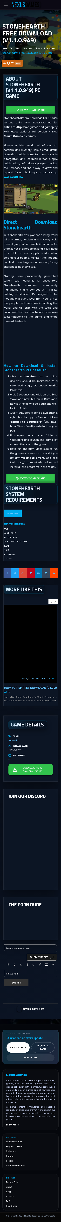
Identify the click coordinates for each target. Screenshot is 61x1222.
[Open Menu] (5, 4)
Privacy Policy (13, 1182)
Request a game (43, 1048)
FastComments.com (32, 1008)
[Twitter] (15, 573)
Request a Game (14, 1146)
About (9, 1187)
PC (9, 692)
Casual (31, 679)
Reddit (9, 1160)
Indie (37, 679)
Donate (9, 1156)
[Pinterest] (31, 573)
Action (24, 679)
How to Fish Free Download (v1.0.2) (30, 687)
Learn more (12, 1125)
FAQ (8, 1201)
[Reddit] (54, 573)
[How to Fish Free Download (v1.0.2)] (30, 644)
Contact (10, 1196)
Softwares (11, 1151)
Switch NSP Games (15, 1165)
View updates (18, 1047)
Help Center (11, 1206)
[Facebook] (7, 573)
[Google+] (23, 573)
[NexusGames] (26, 5)
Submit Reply (39, 957)
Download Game (32, 110)
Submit (16, 982)
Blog (8, 1191)
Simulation (45, 679)
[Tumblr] (46, 573)
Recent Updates (14, 1141)
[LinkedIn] (38, 573)
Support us (30, 1057)
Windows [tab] (12, 513)
